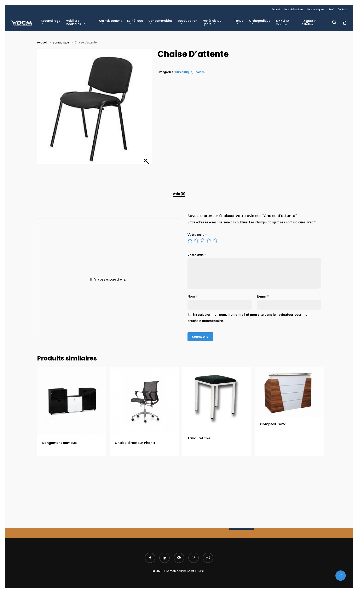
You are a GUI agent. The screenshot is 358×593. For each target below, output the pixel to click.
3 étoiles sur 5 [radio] (203, 240)
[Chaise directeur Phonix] (144, 401)
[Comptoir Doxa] (289, 392)
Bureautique (61, 42)
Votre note (197, 235)
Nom (192, 296)
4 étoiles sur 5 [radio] (209, 240)
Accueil (42, 42)
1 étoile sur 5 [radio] (190, 240)
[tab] (179, 194)
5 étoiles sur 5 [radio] (215, 240)
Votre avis (196, 255)
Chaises (199, 72)
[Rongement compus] (71, 401)
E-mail (263, 296)
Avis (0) (179, 194)
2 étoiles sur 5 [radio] (196, 240)
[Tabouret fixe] (216, 399)
